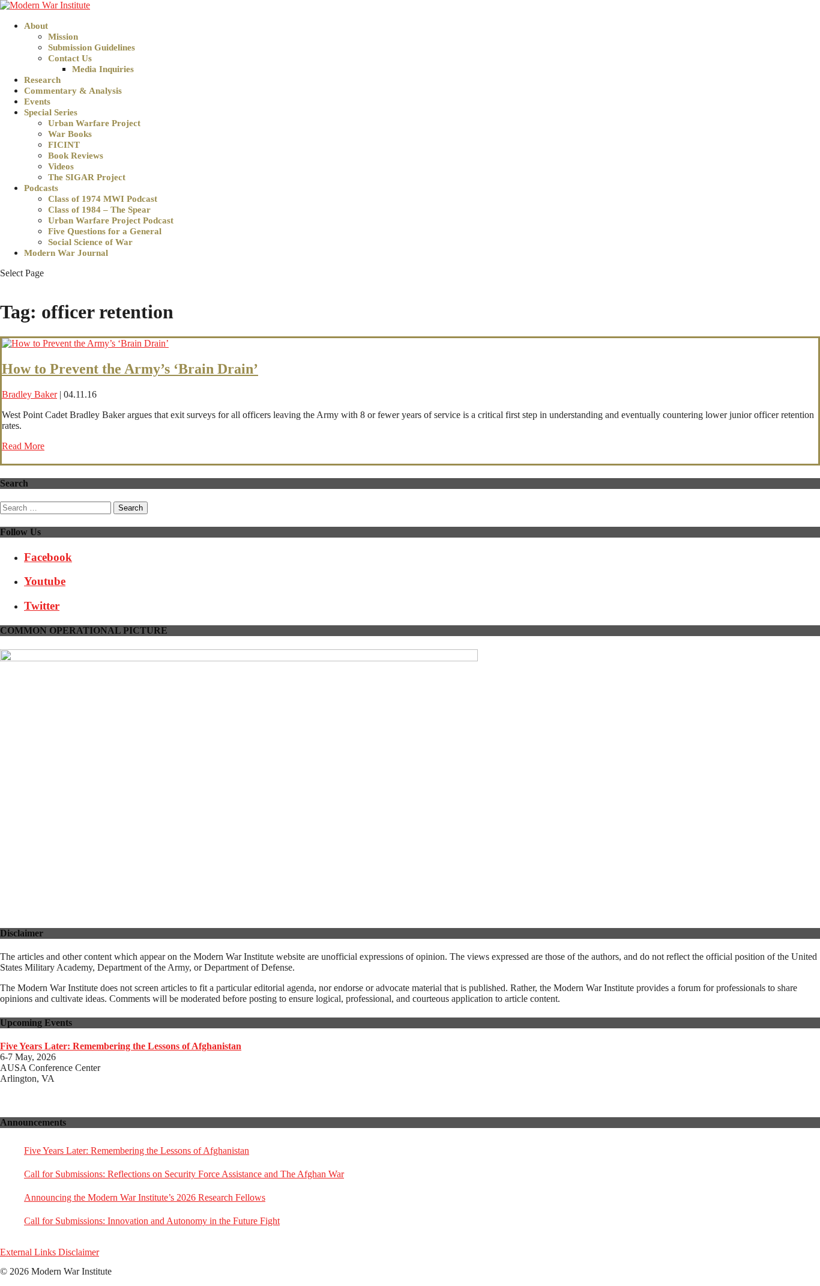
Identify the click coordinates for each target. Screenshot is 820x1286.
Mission (63, 36)
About (36, 26)
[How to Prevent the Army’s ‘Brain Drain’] (85, 343)
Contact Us (70, 58)
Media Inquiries (103, 69)
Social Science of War (90, 242)
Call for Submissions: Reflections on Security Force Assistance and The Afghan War (184, 1174)
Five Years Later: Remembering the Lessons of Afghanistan (136, 1150)
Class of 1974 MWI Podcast (102, 199)
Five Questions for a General (104, 231)
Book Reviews (75, 155)
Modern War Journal (66, 253)
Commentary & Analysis (73, 91)
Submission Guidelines (91, 47)
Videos (61, 166)
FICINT (64, 145)
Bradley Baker (29, 394)
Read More (23, 446)
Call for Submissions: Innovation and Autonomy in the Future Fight (152, 1221)
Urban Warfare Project (94, 123)
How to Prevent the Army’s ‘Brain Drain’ (130, 369)
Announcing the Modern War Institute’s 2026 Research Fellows (144, 1197)
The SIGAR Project (86, 177)
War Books (70, 134)
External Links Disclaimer (49, 1252)
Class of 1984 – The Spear (99, 209)
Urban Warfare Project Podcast (110, 220)
